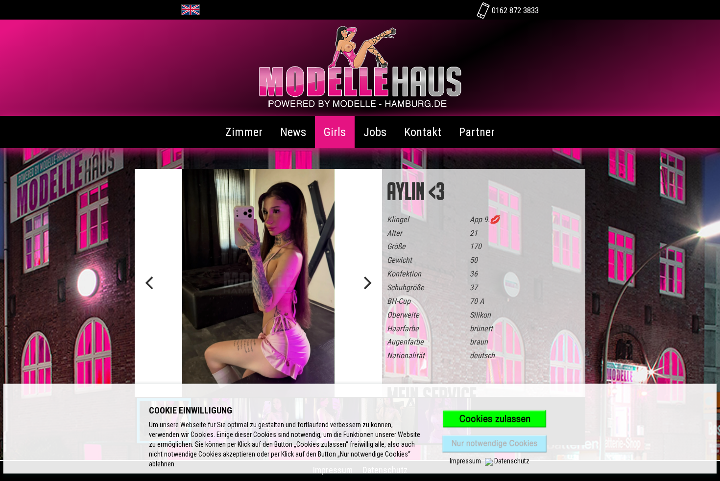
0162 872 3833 (514, 10)
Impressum (465, 461)
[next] (366, 283)
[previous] (150, 283)
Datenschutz (511, 461)
